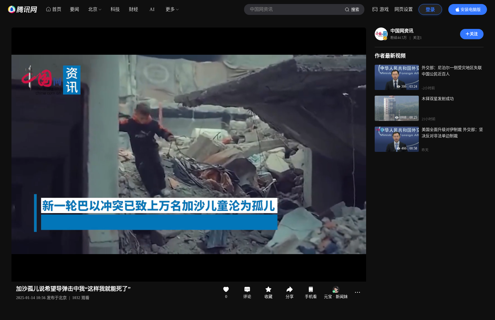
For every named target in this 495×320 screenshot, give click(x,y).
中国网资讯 (401, 30)
